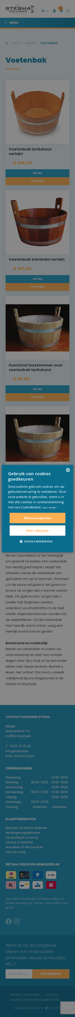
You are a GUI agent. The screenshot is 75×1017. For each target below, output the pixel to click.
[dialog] (37, 508)
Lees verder (49, 507)
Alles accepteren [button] (37, 518)
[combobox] (68, 470)
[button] (37, 541)
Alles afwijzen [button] (37, 530)
